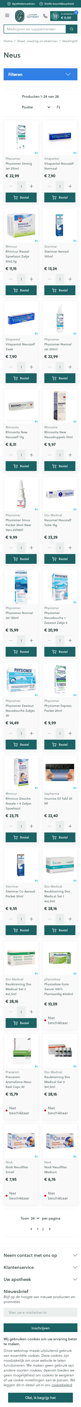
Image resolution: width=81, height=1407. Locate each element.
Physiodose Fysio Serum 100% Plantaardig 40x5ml (58, 989)
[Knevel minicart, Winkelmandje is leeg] (55, 16)
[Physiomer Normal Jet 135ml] (21, 587)
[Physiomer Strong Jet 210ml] (21, 137)
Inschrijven (41, 1327)
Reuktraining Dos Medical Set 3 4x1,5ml (57, 1082)
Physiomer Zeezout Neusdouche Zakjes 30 (20, 711)
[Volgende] (49, 1229)
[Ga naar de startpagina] (27, 16)
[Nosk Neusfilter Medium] (60, 1141)
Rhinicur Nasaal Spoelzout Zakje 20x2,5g (17, 256)
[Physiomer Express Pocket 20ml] (60, 679)
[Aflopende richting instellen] (58, 107)
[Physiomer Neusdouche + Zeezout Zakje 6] (60, 587)
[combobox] (35, 29)
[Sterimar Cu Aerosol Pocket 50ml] (21, 865)
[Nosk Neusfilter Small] (21, 1141)
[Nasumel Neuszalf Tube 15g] (60, 494)
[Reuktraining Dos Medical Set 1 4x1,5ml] (60, 865)
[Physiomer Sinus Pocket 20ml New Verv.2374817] (21, 494)
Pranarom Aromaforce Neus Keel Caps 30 (18, 1082)
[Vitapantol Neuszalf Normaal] (60, 137)
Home (8, 41)
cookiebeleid (62, 1384)
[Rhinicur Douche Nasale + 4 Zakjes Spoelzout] (21, 772)
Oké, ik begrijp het (40, 1397)
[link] (32, 1229)
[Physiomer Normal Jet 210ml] (60, 318)
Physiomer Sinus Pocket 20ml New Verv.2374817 (18, 525)
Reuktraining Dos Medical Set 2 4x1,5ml (18, 989)
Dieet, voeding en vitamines (37, 41)
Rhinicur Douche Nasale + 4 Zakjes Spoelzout (18, 803)
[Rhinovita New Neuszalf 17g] (21, 406)
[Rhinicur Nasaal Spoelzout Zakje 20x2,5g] (21, 225)
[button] (40, 74)
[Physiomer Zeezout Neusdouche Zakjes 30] (21, 679)
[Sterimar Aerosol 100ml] (60, 225)
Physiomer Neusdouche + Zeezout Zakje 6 (56, 618)
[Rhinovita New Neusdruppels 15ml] (60, 406)
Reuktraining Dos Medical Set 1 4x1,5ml (57, 896)
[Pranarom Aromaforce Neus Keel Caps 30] (21, 1051)
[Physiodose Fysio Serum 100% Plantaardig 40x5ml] (60, 958)
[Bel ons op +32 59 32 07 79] (45, 16)
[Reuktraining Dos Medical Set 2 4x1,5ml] (21, 958)
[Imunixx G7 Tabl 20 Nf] (60, 772)
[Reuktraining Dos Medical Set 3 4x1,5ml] (60, 1051)
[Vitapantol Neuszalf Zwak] (21, 318)
